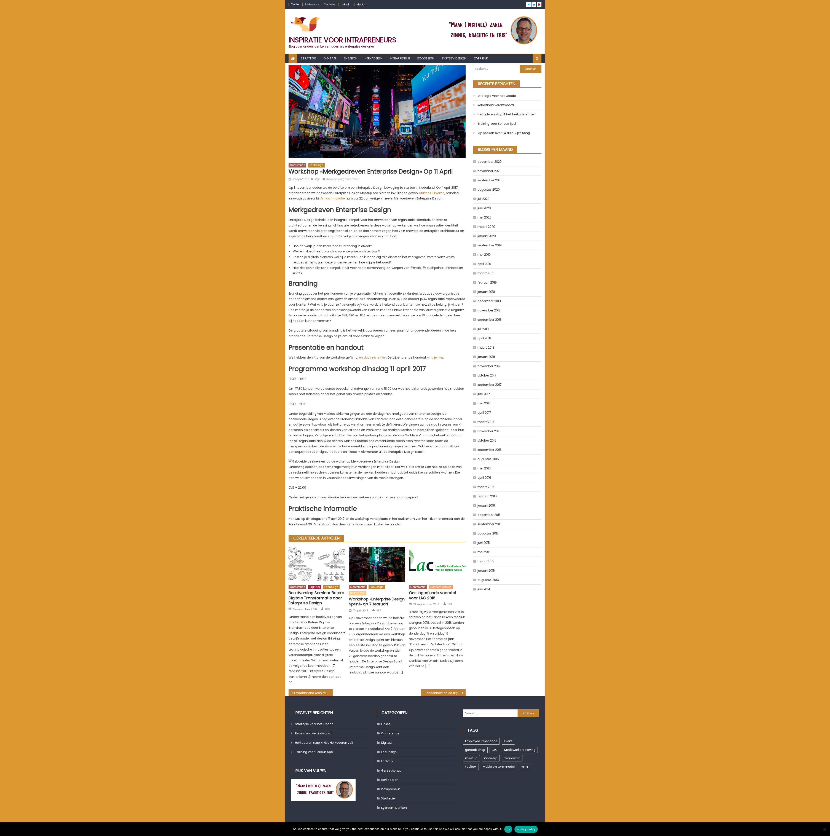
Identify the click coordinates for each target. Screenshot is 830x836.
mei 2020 (484, 217)
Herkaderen (373, 58)
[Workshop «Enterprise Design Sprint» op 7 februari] (377, 564)
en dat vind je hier (372, 357)
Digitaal (330, 58)
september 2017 (489, 385)
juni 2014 (483, 589)
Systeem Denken (454, 58)
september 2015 (489, 524)
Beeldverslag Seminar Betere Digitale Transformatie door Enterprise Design (316, 597)
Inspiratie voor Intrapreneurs (342, 40)
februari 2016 (487, 496)
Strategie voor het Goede (496, 96)
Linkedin (346, 4)
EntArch (350, 58)
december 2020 (489, 162)
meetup (471, 758)
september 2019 (489, 245)
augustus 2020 (488, 189)
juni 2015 (483, 543)
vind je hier (435, 357)
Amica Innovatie (332, 198)
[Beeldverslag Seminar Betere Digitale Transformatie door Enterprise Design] (317, 564)
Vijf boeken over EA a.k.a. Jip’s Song (503, 133)
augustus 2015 (488, 533)
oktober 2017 (486, 375)
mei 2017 (484, 403)
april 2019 (484, 264)
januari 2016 (486, 505)
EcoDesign (425, 58)
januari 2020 (486, 236)
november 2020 (489, 171)
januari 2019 (486, 292)
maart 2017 (485, 422)
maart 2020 (486, 227)
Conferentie (297, 165)
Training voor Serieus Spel (496, 123)
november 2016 (489, 431)
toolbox (470, 766)
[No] (824, 829)
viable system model (499, 766)
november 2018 (489, 310)
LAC (495, 750)
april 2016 (484, 477)
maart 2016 (485, 487)
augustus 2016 (488, 459)
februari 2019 (487, 282)
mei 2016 (484, 468)
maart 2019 (485, 273)
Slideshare (312, 4)
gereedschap (475, 750)
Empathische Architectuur (313, 693)
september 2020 (490, 180)
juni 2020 (484, 208)
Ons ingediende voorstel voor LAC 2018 (432, 595)
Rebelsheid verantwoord (495, 105)
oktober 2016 (486, 440)
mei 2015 (483, 552)
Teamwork (512, 758)
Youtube (329, 4)
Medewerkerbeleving (519, 750)
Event (508, 741)
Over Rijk (481, 58)
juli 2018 (483, 329)
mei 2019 (484, 254)
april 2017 (484, 412)
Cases (385, 724)
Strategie (308, 58)
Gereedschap (391, 770)
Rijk (317, 179)
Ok (508, 829)
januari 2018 (486, 357)
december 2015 (489, 515)
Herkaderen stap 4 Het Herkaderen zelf (506, 114)
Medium (362, 4)
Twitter (295, 4)
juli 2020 (483, 199)
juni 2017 (483, 394)
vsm (524, 766)
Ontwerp (490, 758)
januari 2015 (486, 570)
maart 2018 (485, 347)
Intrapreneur (400, 58)
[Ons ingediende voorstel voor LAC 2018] (437, 564)
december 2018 (489, 301)
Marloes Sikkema (431, 193)
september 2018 (489, 319)
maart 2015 (485, 561)
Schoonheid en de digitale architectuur (445, 693)
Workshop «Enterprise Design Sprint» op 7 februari (377, 602)
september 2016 (489, 450)
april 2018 (484, 338)
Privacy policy (526, 829)
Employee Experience (481, 741)
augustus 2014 (488, 580)
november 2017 (489, 366)
